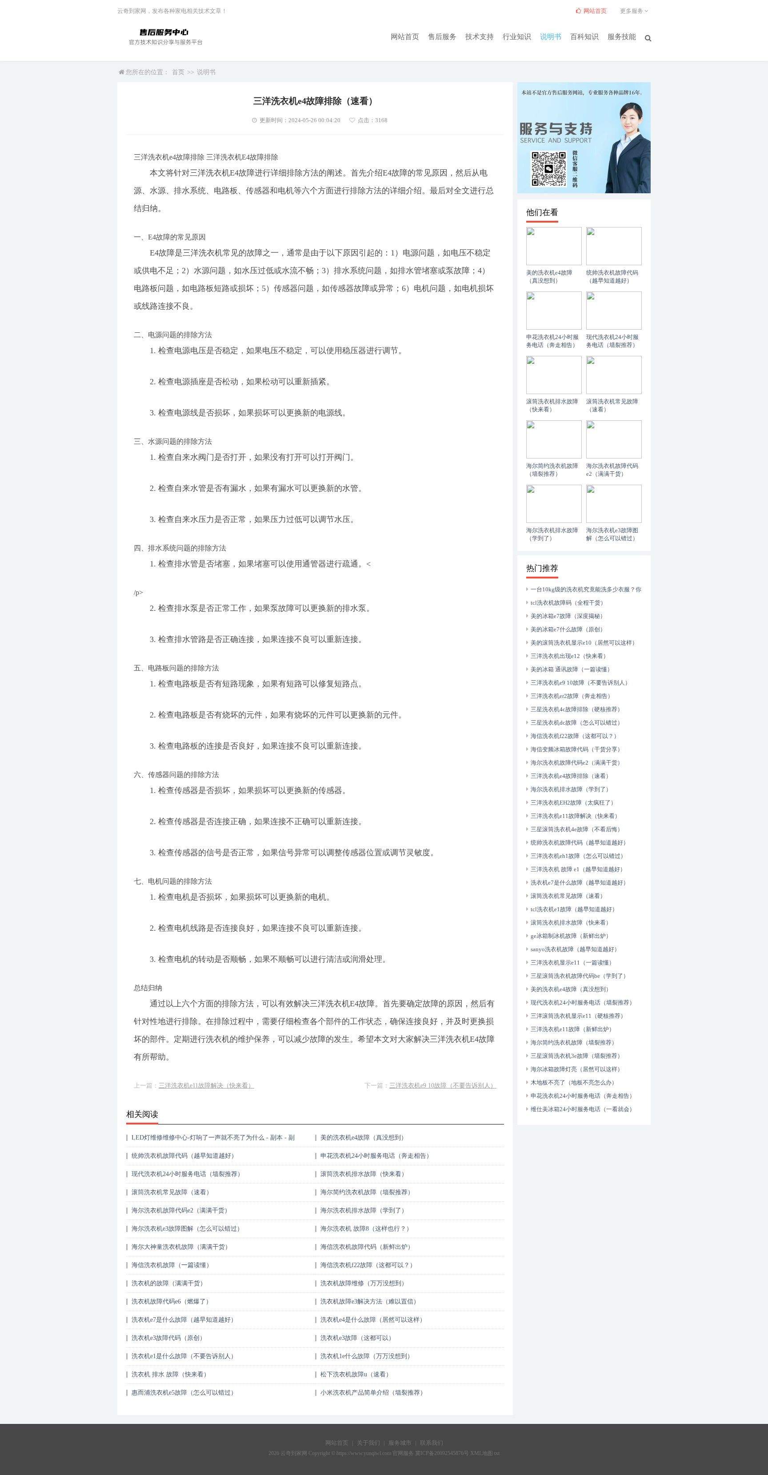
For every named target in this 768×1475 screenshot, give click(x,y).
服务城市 (400, 1442)
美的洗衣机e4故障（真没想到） (363, 1137)
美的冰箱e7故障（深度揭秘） (568, 616)
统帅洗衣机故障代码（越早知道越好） (184, 1155)
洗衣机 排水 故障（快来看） (171, 1374)
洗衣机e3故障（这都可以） (357, 1338)
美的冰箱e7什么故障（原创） (568, 629)
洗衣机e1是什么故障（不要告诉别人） (184, 1356)
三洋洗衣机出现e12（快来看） (570, 656)
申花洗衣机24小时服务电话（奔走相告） (376, 1155)
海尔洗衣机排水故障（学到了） (364, 1210)
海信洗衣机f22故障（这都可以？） (368, 1265)
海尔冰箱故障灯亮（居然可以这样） (577, 1069)
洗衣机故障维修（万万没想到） (364, 1283)
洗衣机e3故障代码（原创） (169, 1338)
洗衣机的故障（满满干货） (169, 1283)
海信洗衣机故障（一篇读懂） (172, 1265)
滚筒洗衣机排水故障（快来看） (364, 1174)
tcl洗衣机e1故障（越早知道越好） (574, 909)
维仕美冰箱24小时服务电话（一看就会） (583, 1109)
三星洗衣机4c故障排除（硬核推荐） (577, 709)
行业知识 (517, 36)
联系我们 (431, 1442)
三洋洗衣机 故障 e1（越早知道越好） (578, 869)
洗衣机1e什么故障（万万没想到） (366, 1356)
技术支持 (479, 36)
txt (497, 1453)
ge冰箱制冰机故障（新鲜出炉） (571, 936)
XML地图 (481, 1453)
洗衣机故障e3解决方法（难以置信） (370, 1301)
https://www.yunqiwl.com (363, 1453)
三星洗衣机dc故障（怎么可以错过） (577, 722)
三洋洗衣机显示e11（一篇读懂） (573, 962)
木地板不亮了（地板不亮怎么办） (574, 1082)
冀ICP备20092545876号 (442, 1453)
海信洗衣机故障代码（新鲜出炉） (367, 1247)
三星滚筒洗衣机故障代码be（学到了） (580, 976)
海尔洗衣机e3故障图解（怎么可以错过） (187, 1228)
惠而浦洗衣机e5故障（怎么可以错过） (184, 1392)
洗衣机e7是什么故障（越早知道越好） (184, 1319)
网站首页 (405, 36)
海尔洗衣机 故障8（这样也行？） (366, 1228)
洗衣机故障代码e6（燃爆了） (172, 1301)
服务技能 (622, 36)
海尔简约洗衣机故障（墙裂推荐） (367, 1192)
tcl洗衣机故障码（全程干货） (568, 602)
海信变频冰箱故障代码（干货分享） (577, 749)
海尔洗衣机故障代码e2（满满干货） (181, 1210)
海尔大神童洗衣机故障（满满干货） (181, 1247)
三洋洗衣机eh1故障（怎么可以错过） (578, 856)
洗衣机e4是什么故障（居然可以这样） (373, 1319)
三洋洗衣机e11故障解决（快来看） (206, 1085)
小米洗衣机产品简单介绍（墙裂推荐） (373, 1392)
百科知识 (584, 36)
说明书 (550, 36)
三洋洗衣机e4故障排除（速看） (571, 776)
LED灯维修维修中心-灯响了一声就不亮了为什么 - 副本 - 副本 (213, 1140)
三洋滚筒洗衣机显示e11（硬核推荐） (578, 1016)
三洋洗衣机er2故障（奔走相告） (572, 696)
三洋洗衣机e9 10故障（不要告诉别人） (442, 1085)
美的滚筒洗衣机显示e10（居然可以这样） (584, 642)
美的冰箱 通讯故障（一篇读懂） (572, 669)
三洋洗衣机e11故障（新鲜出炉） (573, 1029)
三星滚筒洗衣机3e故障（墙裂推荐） (577, 1055)
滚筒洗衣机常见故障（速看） (172, 1192)
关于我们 (368, 1442)
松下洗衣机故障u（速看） (356, 1374)
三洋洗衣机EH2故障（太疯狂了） (573, 802)
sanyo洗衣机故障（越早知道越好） (575, 949)
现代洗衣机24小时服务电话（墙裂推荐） (188, 1174)
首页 (178, 72)
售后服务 (442, 36)
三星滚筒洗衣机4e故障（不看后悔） (577, 829)
